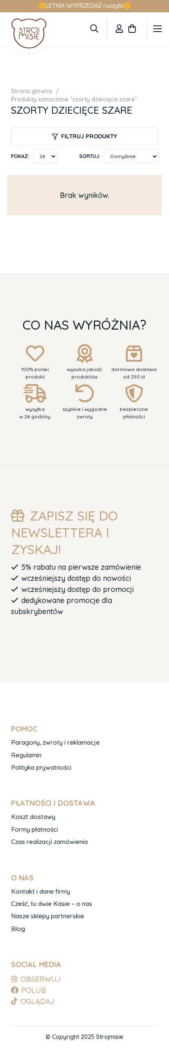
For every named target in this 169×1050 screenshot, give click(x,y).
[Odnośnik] (119, 28)
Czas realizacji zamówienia (49, 842)
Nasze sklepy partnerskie (47, 916)
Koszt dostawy (33, 817)
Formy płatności (34, 829)
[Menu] (158, 28)
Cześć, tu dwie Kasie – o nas (51, 904)
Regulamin (26, 755)
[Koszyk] (132, 28)
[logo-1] (28, 33)
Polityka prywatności (41, 767)
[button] (94, 28)
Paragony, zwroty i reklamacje (55, 742)
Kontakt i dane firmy (40, 891)
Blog (18, 929)
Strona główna (31, 91)
